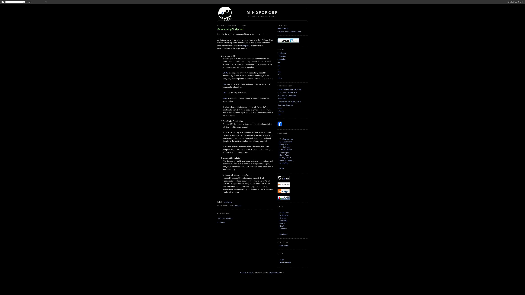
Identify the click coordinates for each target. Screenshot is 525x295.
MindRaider (284, 215)
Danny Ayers (285, 152)
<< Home (221, 222)
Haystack (283, 221)
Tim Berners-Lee (286, 139)
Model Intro (282, 99)
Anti (281, 234)
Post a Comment (225, 218)
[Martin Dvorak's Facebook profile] (280, 125)
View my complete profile (289, 32)
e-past (280, 108)
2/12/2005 (237, 206)
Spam (285, 234)
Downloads (284, 246)
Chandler (283, 229)
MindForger (262, 13)
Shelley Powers (286, 150)
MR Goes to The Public (287, 96)
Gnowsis (283, 218)
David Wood (284, 155)
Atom (282, 260)
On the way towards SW (287, 93)
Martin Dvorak (246, 273)
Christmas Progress (285, 105)
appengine (282, 59)
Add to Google (285, 262)
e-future (281, 111)
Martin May (284, 163)
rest (279, 62)
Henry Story (284, 144)
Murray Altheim (285, 158)
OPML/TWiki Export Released (289, 89)
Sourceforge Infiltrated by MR (289, 102)
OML (225, 84)
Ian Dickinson (285, 147)
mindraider (228, 202)
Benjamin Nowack (287, 160)
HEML (225, 99)
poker (280, 78)
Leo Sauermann (286, 142)
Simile (282, 223)
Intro (279, 114)
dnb (279, 65)
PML (225, 93)
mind (279, 75)
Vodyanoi (246, 46)
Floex (282, 168)
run (279, 68)
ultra (279, 72)
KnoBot (282, 226)
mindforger (283, 29)
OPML (225, 73)
